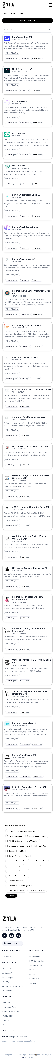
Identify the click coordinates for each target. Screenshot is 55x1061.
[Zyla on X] (4, 935)
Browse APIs (34, 956)
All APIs (13, 14)
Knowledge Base (9, 1007)
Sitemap (32, 983)
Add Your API (7, 956)
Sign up (32, 974)
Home (5, 14)
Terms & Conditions (10, 1011)
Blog (4, 1024)
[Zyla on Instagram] (18, 935)
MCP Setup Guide (36, 961)
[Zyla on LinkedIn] (11, 935)
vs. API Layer (7, 968)
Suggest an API (35, 965)
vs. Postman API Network (12, 986)
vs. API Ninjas (7, 977)
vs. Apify (5, 982)
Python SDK (34, 978)
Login (31, 969)
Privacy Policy (7, 1016)
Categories (26, 20)
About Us (6, 1002)
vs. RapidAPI (7, 973)
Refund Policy (7, 1020)
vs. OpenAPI (7, 990)
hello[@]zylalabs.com (18, 1036)
